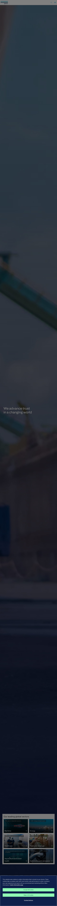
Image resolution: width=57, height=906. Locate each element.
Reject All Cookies (28, 895)
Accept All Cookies (29, 889)
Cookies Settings (28, 900)
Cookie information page (16, 885)
